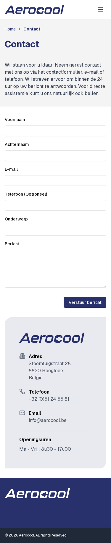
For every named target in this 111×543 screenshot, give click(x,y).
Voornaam (15, 119)
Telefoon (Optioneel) (26, 194)
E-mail (11, 169)
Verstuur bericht (85, 302)
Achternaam (17, 144)
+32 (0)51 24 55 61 (49, 399)
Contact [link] (31, 29)
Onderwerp (16, 219)
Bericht (12, 243)
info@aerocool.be (48, 420)
